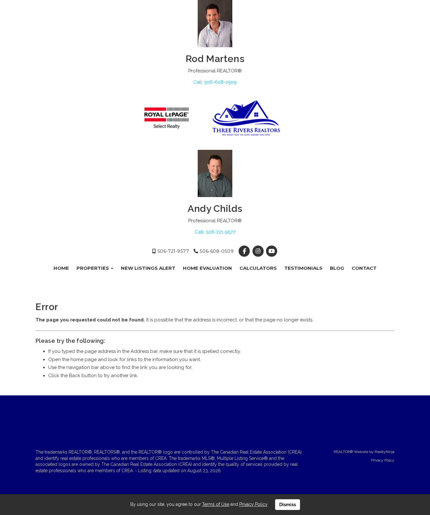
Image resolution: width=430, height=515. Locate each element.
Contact (364, 268)
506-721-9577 (172, 251)
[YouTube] (271, 251)
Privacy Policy (382, 460)
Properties (93, 268)
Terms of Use (215, 504)
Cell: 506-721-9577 (215, 232)
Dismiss (287, 504)
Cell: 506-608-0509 (215, 82)
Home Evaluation (207, 268)
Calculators (258, 268)
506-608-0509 (216, 251)
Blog (337, 268)
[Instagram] (258, 251)
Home (61, 268)
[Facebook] (245, 251)
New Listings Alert (148, 268)
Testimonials (303, 268)
